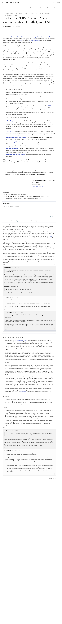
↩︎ (45, 174)
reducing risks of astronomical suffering (41, 37)
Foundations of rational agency (15, 154)
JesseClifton (8, 26)
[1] (21, 40)
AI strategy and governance (14, 121)
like (21, 442)
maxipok (51, 236)
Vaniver (6, 224)
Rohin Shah (7, 335)
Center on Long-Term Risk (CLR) (15, 37)
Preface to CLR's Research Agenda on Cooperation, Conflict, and (26, 20)
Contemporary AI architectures (15, 142)
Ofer (6, 430)
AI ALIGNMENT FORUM (12, 2)
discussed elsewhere (34, 41)
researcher (43, 108)
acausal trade (23, 391)
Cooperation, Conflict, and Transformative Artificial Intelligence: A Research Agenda (28, 14)
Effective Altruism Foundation (20, 340)
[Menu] (3, 2)
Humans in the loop (12, 148)
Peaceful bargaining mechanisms (16, 137)
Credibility (9, 131)
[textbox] (29, 208)
